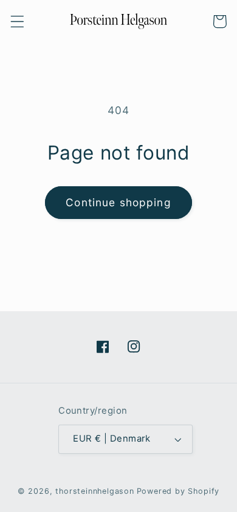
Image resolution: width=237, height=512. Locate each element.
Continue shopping (118, 202)
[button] (17, 21)
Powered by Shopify (178, 491)
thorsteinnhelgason (94, 491)
